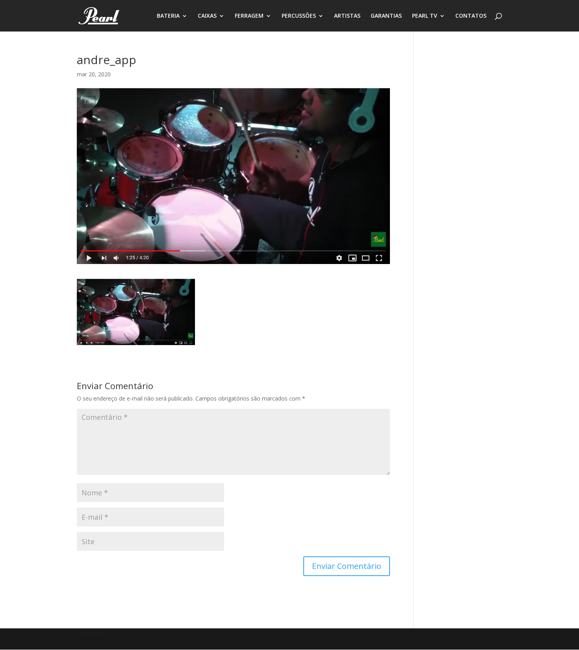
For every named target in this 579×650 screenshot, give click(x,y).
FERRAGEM (249, 16)
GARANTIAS (386, 16)
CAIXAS (207, 16)
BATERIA (168, 16)
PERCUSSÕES (299, 16)
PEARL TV (424, 16)
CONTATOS (470, 16)
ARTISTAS (347, 16)
